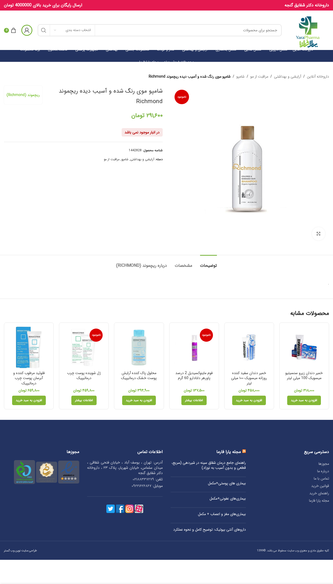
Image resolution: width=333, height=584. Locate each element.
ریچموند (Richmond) (23, 95)
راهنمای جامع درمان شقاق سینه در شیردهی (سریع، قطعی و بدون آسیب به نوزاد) (209, 465)
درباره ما (323, 471)
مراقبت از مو (259, 76)
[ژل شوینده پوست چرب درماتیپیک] (84, 347)
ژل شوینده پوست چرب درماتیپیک (84, 375)
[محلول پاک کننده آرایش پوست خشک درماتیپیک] (139, 347)
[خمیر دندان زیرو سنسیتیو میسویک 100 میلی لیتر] (304, 347)
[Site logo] (308, 30)
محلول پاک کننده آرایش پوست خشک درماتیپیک (139, 375)
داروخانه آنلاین (318, 76)
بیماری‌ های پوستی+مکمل (227, 483)
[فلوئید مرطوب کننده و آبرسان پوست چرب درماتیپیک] (28, 347)
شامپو (240, 76)
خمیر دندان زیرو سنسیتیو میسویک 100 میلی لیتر (304, 375)
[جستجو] (44, 30)
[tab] (208, 263)
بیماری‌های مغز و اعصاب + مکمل (222, 514)
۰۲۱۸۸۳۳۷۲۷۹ (143, 479)
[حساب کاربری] (27, 30)
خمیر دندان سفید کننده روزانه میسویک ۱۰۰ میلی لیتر (249, 378)
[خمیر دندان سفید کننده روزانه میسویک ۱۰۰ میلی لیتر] (249, 347)
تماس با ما (321, 478)
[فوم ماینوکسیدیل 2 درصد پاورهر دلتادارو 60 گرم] (194, 347)
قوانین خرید (320, 486)
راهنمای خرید (319, 493)
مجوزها (324, 464)
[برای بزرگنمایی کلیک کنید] (318, 233)
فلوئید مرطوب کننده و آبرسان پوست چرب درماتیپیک (29, 378)
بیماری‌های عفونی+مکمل (228, 498)
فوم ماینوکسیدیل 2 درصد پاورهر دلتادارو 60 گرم (194, 375)
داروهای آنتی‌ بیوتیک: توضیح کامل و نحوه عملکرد (209, 529)
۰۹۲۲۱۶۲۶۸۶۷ (141, 486)
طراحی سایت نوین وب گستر (20, 550)
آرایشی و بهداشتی (287, 76)
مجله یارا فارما (319, 501)
